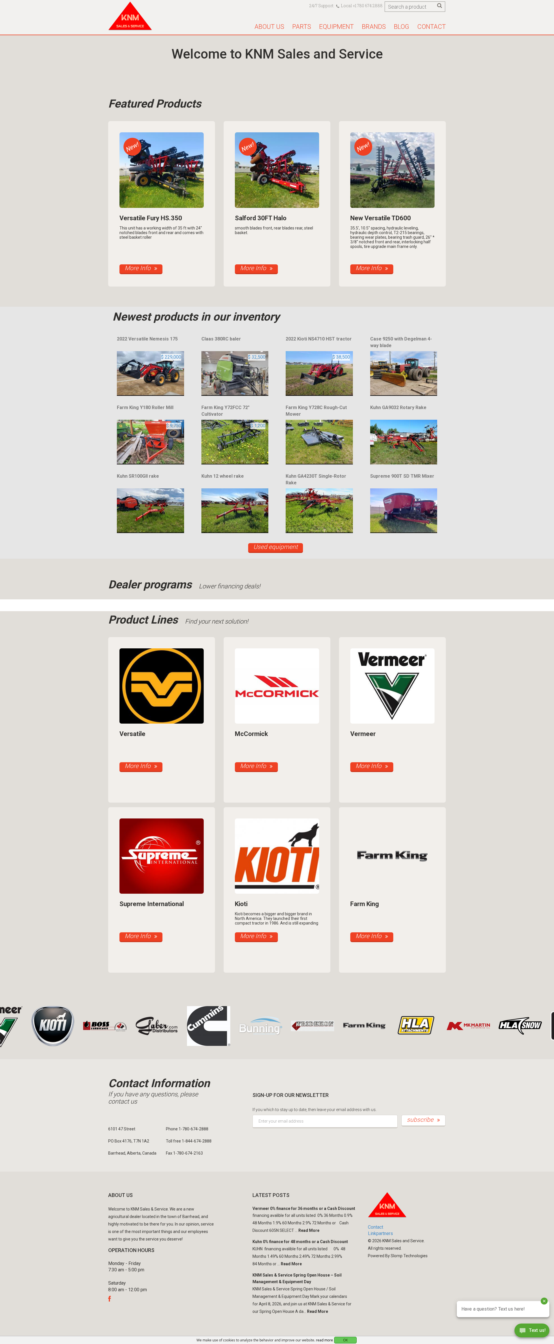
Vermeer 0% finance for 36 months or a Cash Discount (303, 1208)
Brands (374, 26)
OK (345, 1340)
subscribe (421, 1119)
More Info (138, 268)
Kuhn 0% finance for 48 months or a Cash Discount (300, 1241)
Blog (401, 26)
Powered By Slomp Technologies (398, 1255)
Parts (301, 26)
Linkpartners (380, 1233)
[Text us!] (532, 1332)
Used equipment (275, 546)
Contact (431, 26)
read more (324, 1340)
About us (269, 26)
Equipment (336, 26)
